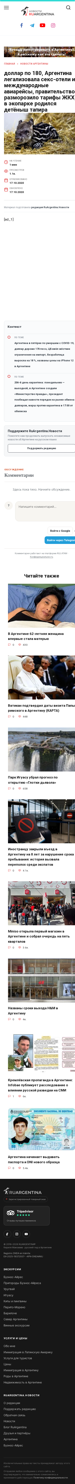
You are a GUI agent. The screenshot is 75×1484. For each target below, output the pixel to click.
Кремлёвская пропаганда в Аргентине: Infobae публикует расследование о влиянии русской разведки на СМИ (40, 1085)
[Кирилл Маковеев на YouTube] (26, 1234)
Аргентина (11, 1439)
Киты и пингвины (15, 1301)
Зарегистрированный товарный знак (27, 1199)
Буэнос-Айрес (13, 1277)
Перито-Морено (14, 1307)
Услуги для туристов (18, 1358)
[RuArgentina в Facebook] (7, 1234)
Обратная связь (14, 1415)
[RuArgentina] (23, 1192)
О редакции (12, 1403)
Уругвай (9, 1289)
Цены (7, 1364)
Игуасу (8, 1295)
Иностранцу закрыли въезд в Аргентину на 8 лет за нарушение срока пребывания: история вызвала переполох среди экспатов (41, 856)
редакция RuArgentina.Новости (50, 207)
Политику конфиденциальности (50, 1477)
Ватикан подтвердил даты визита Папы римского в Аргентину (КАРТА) (41, 708)
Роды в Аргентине (16, 1376)
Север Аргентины (16, 1319)
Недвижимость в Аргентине (23, 1382)
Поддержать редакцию (20, 1409)
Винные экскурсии (16, 1325)
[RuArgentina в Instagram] (17, 1234)
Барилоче (10, 1313)
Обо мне (9, 1346)
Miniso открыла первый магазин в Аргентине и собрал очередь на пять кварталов (39, 936)
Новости (9, 1421)
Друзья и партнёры (17, 1433)
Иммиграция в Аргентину (21, 1370)
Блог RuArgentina (15, 1427)
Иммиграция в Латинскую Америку (28, 1352)
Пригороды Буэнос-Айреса (22, 1283)
